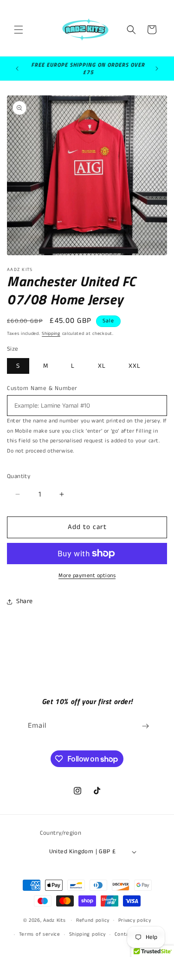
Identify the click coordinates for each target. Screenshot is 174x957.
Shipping (51, 333)
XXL (135, 366)
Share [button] (24, 601)
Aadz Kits (54, 920)
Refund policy (93, 920)
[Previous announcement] (17, 68)
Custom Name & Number (42, 388)
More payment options (87, 575)
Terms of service (39, 934)
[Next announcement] (157, 68)
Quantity (18, 476)
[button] (18, 29)
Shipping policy (87, 934)
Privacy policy (134, 920)
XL (102, 366)
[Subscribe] (145, 726)
